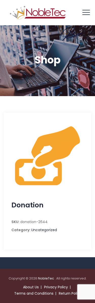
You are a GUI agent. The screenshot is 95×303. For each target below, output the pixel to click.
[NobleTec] (38, 12)
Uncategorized (44, 229)
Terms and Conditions (33, 293)
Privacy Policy (56, 287)
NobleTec (46, 278)
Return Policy (70, 293)
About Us (31, 287)
